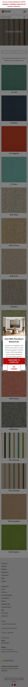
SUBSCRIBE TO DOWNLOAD (14, 361)
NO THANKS (14, 368)
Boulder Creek (15, 4)
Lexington (5, 4)
